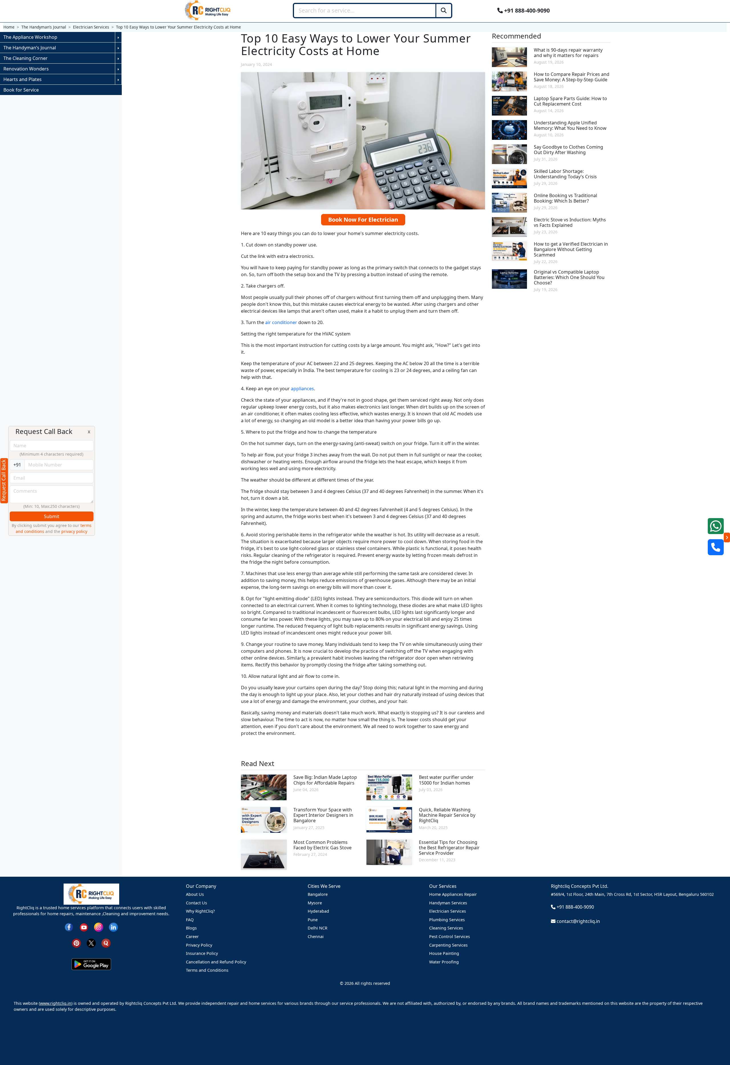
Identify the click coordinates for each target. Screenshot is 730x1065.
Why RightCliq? (200, 911)
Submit (51, 516)
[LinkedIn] (113, 926)
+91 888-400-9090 (526, 10)
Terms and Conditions (207, 970)
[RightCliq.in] (208, 10)
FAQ (190, 919)
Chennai (316, 936)
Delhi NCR (317, 928)
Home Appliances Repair (453, 894)
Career (192, 936)
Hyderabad (318, 911)
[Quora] (106, 942)
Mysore (315, 903)
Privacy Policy (199, 945)
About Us (195, 894)
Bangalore (318, 894)
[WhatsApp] (716, 526)
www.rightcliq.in (55, 1003)
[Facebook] (69, 926)
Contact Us (196, 903)
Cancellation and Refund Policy (216, 962)
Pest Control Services (449, 936)
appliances (302, 388)
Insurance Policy (202, 953)
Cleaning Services (446, 928)
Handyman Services (448, 903)
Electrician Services (447, 911)
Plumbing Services (447, 919)
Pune (313, 919)
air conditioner (281, 322)
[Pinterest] (76, 942)
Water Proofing (444, 962)
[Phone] (716, 547)
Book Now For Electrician (363, 219)
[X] (91, 942)
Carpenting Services (448, 945)
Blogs (191, 928)
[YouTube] (84, 926)
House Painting (444, 953)
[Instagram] (98, 926)
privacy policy (74, 531)
